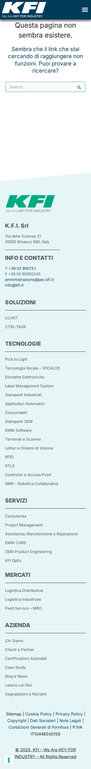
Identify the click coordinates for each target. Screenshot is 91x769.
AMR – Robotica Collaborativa (31, 483)
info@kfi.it (14, 285)
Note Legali (70, 720)
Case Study (15, 667)
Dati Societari (43, 720)
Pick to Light (16, 359)
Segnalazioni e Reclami (26, 694)
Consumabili (16, 412)
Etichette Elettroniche (24, 377)
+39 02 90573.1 (22, 268)
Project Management (24, 525)
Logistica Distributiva (24, 590)
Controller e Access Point (28, 474)
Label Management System (29, 385)
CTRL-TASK (15, 326)
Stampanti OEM (19, 421)
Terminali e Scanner (23, 439)
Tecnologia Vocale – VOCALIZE (32, 368)
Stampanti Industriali (23, 394)
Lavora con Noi (18, 685)
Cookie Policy (38, 713)
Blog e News (16, 676)
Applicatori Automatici (25, 403)
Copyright (16, 720)
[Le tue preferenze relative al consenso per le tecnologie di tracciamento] (9, 760)
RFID (9, 457)
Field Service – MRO (23, 608)
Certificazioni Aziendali (26, 658)
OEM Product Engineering (28, 551)
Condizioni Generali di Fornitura (39, 727)
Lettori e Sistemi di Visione (29, 448)
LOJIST (11, 317)
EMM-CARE (15, 542)
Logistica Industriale (23, 599)
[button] (85, 10)
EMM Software (18, 430)
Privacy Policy (69, 713)
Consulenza (15, 516)
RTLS (10, 465)
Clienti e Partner (19, 649)
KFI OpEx (13, 560)
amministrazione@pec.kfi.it (29, 279)
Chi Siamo (14, 640)
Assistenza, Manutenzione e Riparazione (41, 533)
